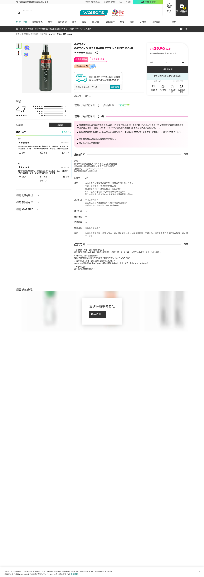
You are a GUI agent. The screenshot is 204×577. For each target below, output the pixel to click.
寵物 (132, 22)
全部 (18, 132)
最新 (24, 132)
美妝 (84, 22)
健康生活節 (21, 22)
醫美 (74, 22)
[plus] (183, 62)
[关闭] (200, 572)
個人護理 (96, 22)
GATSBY (79, 44)
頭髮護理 (110, 22)
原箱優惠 (156, 22)
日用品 (142, 22)
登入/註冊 (96, 314)
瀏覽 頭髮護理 (25, 195)
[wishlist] (97, 53)
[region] (102, 572)
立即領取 (115, 87)
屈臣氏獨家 (37, 22)
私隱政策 (74, 574)
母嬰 (122, 22)
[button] (182, 8)
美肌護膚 (62, 22)
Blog (120, 2)
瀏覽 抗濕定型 (25, 202)
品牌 (174, 22)
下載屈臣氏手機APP (92, 2)
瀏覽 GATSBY (24, 209)
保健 (50, 22)
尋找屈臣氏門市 (109, 2)
